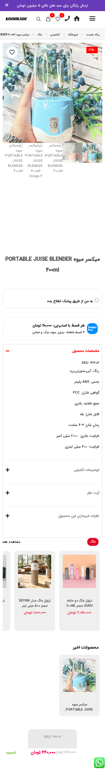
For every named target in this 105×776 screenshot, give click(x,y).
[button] (52, 401)
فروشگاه (73, 35)
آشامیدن (55, 35)
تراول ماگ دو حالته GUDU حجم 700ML (79, 603)
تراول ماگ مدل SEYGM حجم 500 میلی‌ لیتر (35, 603)
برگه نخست (93, 35)
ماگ (39, 35)
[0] (57, 18)
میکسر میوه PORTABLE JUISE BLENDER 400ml (79, 709)
